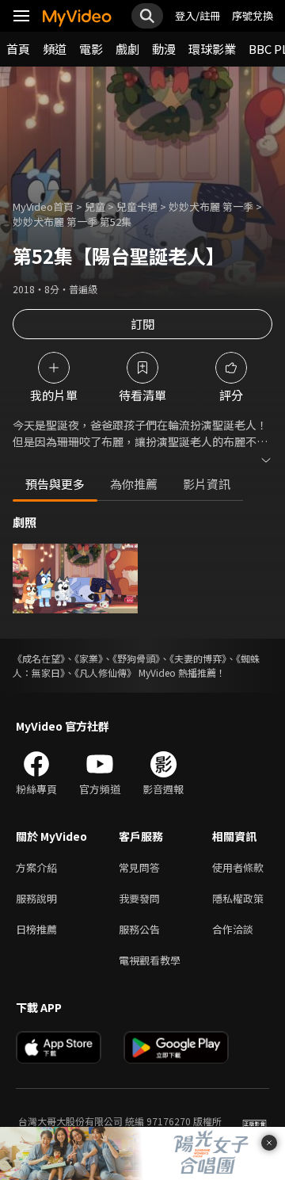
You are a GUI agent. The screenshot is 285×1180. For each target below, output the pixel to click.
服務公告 (139, 929)
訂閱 (142, 323)
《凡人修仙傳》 (105, 672)
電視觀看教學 (149, 960)
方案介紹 (36, 867)
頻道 (54, 48)
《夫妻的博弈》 (197, 658)
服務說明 (36, 898)
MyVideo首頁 (43, 206)
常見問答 (139, 867)
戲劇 (127, 48)
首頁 (18, 48)
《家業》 (88, 658)
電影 (91, 48)
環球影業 (212, 48)
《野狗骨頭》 (136, 658)
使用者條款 (238, 867)
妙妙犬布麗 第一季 (211, 206)
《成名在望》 (39, 658)
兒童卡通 (137, 206)
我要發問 (139, 898)
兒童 (95, 206)
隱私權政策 (238, 898)
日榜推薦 (36, 929)
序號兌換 (252, 15)
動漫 (164, 48)
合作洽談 (232, 929)
